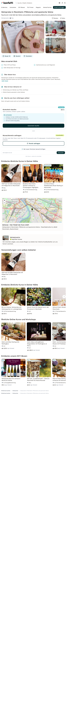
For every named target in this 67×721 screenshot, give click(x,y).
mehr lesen (5, 81)
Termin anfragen (34, 143)
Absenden (61, 152)
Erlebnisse (4, 7)
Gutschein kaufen (33, 125)
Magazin (38, 7)
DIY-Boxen (21, 7)
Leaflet (60, 222)
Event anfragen (59, 7)
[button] (32, 209)
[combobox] (35, 3)
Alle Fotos (40, 22)
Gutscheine (13, 7)
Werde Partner (47, 7)
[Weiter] (61, 173)
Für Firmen (30, 7)
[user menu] (62, 3)
